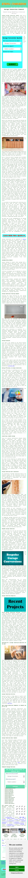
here (19, 762)
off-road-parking (18, 112)
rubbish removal (11, 818)
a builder (22, 824)
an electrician (10, 820)
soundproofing (15, 264)
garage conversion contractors (18, 247)
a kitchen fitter (11, 825)
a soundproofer (8, 817)
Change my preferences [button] (17, 873)
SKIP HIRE (21, 817)
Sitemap (3, 861)
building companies (14, 751)
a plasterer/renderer (19, 823)
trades (12, 826)
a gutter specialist (19, 819)
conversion (23, 111)
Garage (3, 239)
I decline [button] (17, 870)
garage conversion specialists (15, 708)
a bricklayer (10, 824)
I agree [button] (16, 867)
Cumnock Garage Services (8, 766)
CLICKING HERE (11, 365)
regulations (18, 155)
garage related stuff (7, 731)
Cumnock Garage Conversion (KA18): (10, 15)
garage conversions (21, 252)
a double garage (22, 173)
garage (16, 157)
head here (9, 703)
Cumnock (24, 239)
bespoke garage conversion (19, 565)
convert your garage (9, 757)
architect (11, 122)
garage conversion (6, 81)
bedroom (3, 103)
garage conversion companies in (18, 618)
